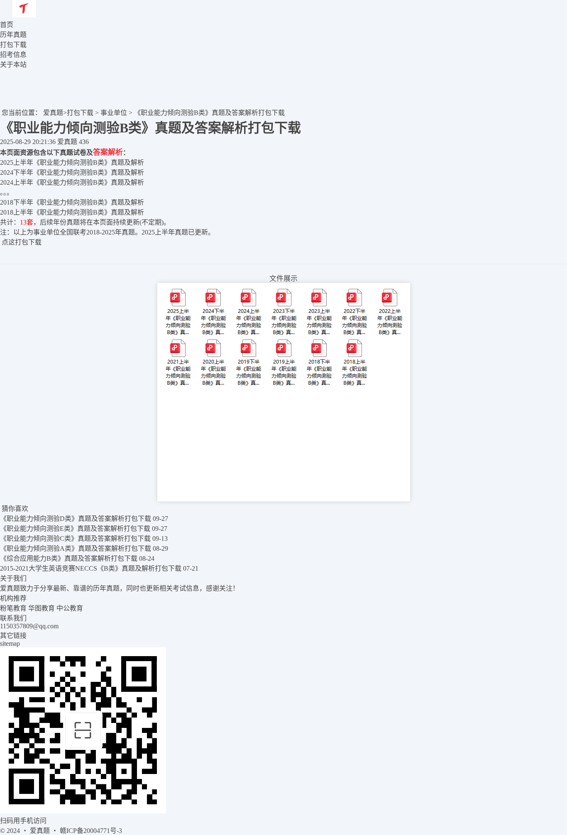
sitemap (10, 643)
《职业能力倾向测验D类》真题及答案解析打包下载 (75, 518)
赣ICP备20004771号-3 (91, 830)
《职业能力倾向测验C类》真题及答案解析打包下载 (75, 538)
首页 (6, 24)
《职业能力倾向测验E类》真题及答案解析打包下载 (75, 528)
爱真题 (53, 112)
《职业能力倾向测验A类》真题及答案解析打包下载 (75, 548)
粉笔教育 (13, 608)
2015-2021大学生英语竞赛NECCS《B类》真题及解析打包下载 (90, 568)
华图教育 (41, 608)
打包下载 (80, 112)
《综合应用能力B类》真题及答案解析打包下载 (68, 558)
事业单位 (113, 112)
